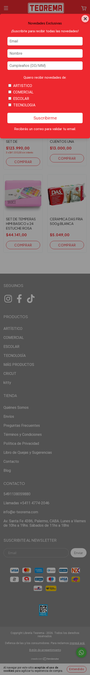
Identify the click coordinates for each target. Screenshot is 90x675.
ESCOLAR (21, 98)
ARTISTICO (22, 86)
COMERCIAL (23, 92)
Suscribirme (45, 118)
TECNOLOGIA (24, 105)
